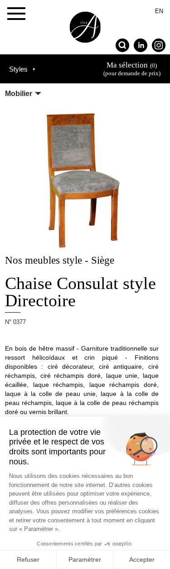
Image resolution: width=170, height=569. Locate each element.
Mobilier (18, 93)
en (159, 11)
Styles (18, 69)
